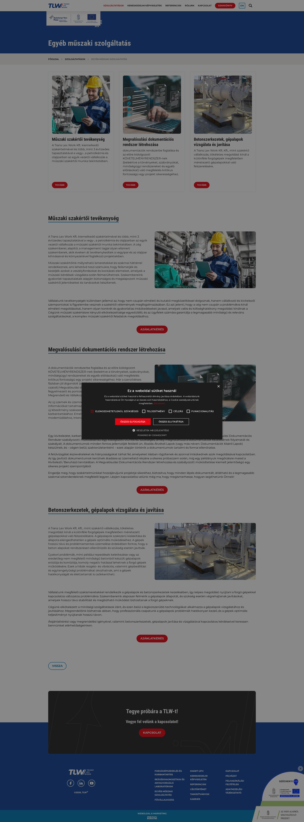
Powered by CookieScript (152, 435)
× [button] (218, 386)
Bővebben (159, 403)
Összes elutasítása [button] (171, 421)
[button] (152, 430)
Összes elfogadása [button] (132, 421)
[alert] (152, 411)
